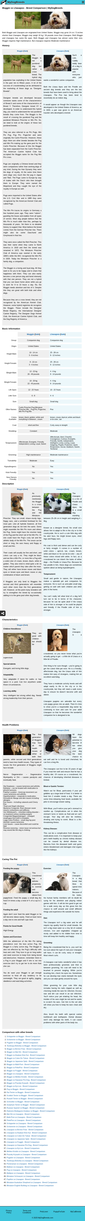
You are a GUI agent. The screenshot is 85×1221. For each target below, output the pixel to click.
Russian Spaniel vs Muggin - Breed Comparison (25, 1108)
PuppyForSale (59, 1212)
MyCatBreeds (75, 1212)
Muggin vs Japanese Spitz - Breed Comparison (25, 1061)
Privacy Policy (9, 1212)
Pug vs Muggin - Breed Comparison (21, 1089)
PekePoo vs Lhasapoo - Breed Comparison (24, 1120)
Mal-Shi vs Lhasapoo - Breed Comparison (23, 1114)
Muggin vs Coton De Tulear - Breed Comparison (25, 1058)
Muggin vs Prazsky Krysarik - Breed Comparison (26, 1083)
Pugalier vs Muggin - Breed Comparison (22, 1043)
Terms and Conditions (27, 1212)
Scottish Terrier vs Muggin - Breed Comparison (25, 1095)
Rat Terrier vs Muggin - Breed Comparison (23, 1092)
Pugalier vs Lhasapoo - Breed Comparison (23, 1158)
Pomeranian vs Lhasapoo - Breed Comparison (25, 1164)
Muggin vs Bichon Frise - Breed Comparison (24, 1049)
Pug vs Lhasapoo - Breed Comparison (22, 1170)
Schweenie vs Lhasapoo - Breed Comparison (24, 1127)
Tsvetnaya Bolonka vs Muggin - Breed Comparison (26, 1046)
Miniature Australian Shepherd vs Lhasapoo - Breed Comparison (32, 1182)
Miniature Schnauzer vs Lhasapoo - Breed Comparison (28, 1176)
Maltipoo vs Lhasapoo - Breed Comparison (23, 1173)
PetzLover (44, 1212)
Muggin (20, 51)
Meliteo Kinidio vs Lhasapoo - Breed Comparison (26, 1151)
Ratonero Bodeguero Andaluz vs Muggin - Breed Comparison (31, 1111)
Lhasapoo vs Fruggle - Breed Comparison (23, 1142)
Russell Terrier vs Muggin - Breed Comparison (25, 1099)
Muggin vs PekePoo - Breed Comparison (23, 1067)
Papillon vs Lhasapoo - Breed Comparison (23, 1179)
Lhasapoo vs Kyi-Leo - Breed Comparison (23, 1148)
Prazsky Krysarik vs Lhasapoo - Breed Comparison (27, 1154)
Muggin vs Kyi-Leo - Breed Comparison (22, 1086)
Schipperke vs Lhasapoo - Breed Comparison (24, 1123)
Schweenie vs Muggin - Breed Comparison (23, 1040)
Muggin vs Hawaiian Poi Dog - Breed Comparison (26, 1080)
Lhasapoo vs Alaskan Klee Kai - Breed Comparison (27, 1133)
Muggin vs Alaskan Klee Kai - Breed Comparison (26, 1055)
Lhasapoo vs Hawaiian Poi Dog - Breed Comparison (27, 1145)
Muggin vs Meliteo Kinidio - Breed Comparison (25, 1077)
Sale (25, 51)
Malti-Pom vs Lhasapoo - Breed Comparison (24, 1117)
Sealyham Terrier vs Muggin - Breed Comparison (26, 1105)
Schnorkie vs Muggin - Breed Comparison (23, 1102)
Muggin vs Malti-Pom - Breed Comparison (23, 1064)
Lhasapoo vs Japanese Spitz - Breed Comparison (26, 1139)
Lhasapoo (60, 51)
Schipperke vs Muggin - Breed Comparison (23, 1036)
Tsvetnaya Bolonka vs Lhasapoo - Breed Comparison (27, 1161)
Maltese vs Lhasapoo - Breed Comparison (23, 1167)
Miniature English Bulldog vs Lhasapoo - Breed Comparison (30, 1186)
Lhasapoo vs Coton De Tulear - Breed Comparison (26, 1136)
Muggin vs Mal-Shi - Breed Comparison (22, 1052)
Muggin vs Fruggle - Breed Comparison (22, 1071)
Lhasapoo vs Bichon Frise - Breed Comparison (25, 1130)
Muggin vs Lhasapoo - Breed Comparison (23, 1074)
